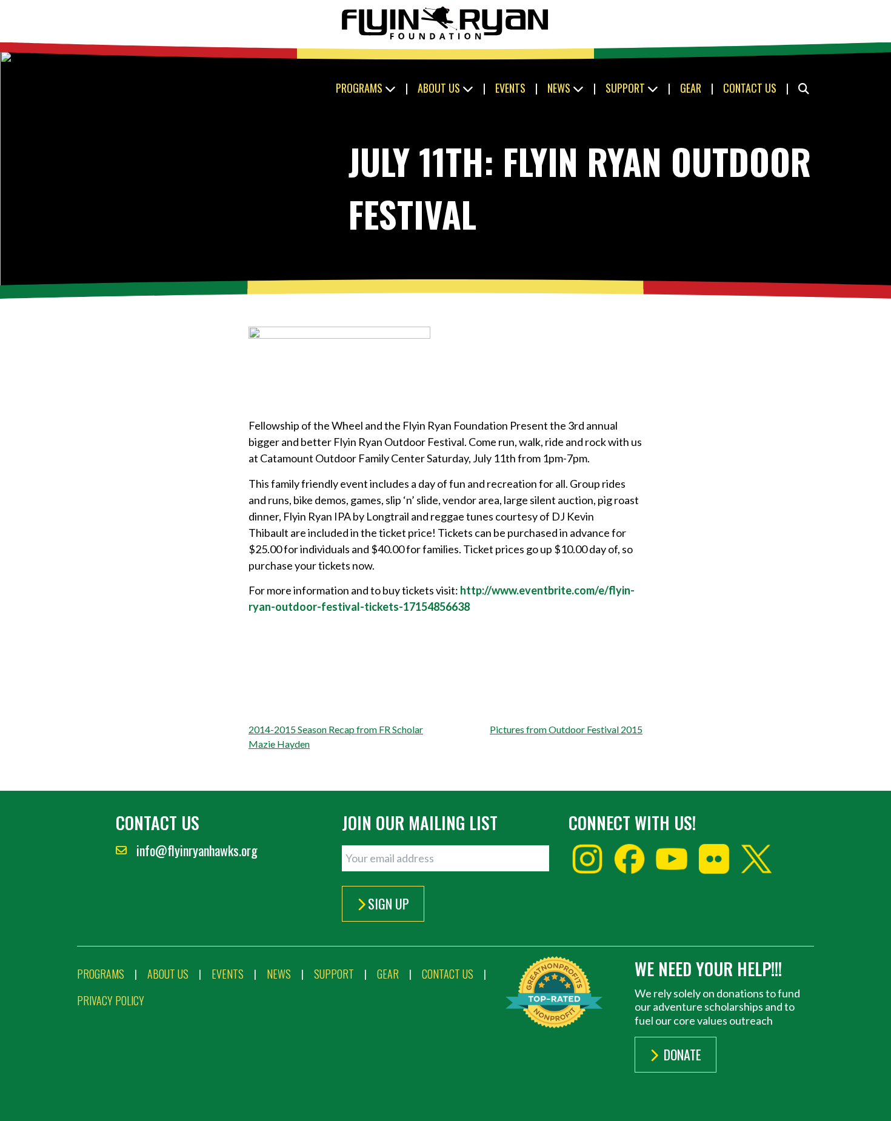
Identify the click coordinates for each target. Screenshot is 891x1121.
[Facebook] (630, 859)
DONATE (681, 1054)
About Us (440, 88)
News (560, 88)
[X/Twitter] (756, 859)
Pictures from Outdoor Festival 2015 (566, 729)
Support (626, 88)
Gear (690, 88)
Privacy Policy (110, 1000)
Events (510, 88)
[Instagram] (587, 859)
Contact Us (749, 88)
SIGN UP (388, 903)
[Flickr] (714, 859)
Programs (360, 88)
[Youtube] (671, 859)
